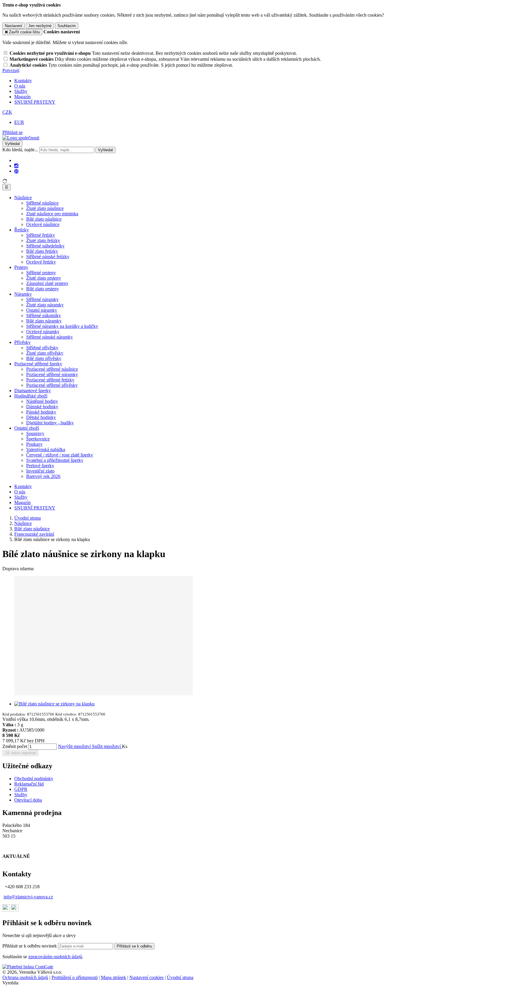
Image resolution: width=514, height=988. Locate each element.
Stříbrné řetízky (40, 235)
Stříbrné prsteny (41, 272)
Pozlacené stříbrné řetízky (50, 379)
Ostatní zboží (26, 428)
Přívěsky (22, 342)
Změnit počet (14, 746)
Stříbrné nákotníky (43, 315)
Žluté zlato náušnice (45, 208)
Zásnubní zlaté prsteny (47, 283)
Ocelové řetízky (41, 261)
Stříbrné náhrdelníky (45, 245)
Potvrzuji (10, 70)
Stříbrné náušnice (42, 202)
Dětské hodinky (41, 417)
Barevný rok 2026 (43, 476)
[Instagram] (16, 165)
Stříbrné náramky (42, 299)
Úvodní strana (180, 977)
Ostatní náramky (41, 310)
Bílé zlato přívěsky (43, 358)
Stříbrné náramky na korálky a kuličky (62, 326)
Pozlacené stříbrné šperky (38, 363)
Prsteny (21, 267)
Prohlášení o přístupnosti (74, 977)
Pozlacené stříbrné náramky (52, 374)
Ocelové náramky (42, 331)
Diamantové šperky (32, 390)
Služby (20, 91)
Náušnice (23, 197)
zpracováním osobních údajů (55, 956)
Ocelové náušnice (42, 224)
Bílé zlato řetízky (42, 251)
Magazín (22, 96)
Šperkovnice (38, 438)
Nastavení (13, 26)
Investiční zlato (40, 470)
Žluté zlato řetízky (43, 240)
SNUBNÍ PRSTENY (34, 102)
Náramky (23, 294)
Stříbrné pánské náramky (49, 336)
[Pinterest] (16, 171)
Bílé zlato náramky (44, 320)
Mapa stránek (113, 977)
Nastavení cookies (146, 977)
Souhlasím (66, 26)
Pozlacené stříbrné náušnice (52, 369)
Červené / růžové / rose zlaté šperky (59, 454)
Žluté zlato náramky (45, 304)
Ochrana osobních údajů (25, 977)
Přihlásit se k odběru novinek (30, 945)
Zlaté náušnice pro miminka (52, 213)
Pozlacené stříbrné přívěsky (52, 385)
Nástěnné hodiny (42, 401)
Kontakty (23, 80)
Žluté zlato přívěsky (44, 353)
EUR (19, 122)
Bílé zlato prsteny (42, 288)
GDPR (20, 789)
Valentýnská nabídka (45, 449)
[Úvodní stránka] (20, 137)
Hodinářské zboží (30, 395)
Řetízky (21, 229)
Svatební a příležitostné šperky (54, 460)
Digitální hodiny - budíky (50, 422)
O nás (19, 85)
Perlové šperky (40, 465)
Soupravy (35, 433)
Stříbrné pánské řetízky (47, 256)
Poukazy (34, 444)
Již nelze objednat (20, 753)
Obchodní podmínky (33, 778)
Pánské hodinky (41, 411)
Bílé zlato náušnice (44, 219)
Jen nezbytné (39, 26)
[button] (7, 112)
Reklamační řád (29, 783)
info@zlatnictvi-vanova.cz (28, 896)
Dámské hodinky (42, 406)
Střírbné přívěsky (42, 347)
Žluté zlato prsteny (43, 277)
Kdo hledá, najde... (20, 149)
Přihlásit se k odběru (134, 946)
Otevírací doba (28, 799)
